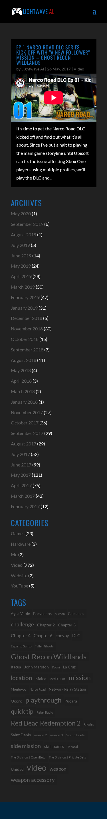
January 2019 (24, 307)
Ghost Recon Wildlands (48, 656)
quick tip (22, 711)
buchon (60, 614)
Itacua (16, 667)
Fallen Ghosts (44, 646)
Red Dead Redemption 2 (45, 723)
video (37, 767)
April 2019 (21, 276)
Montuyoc (19, 689)
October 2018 (25, 339)
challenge (22, 624)
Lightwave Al (32, 68)
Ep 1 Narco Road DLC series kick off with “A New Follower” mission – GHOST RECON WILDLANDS (53, 54)
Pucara (70, 701)
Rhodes (89, 724)
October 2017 (25, 422)
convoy (62, 635)
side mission (26, 745)
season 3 (56, 735)
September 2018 (27, 349)
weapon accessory (33, 779)
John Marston (36, 666)
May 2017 (21, 475)
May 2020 (21, 213)
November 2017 (27, 412)
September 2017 (27, 433)
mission (80, 678)
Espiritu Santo (21, 646)
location (21, 677)
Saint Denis (21, 735)
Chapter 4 (21, 635)
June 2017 (21, 464)
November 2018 (27, 328)
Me (14, 554)
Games (18, 533)
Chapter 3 (67, 624)
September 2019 (27, 224)
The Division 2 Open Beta (28, 757)
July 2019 (20, 245)
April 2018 (21, 381)
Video (79, 68)
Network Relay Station (67, 689)
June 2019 (21, 255)
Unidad (17, 769)
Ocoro (16, 701)
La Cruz (69, 667)
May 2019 (21, 265)
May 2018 (21, 370)
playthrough (43, 700)
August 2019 (23, 234)
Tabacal (72, 747)
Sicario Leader (76, 735)
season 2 (40, 735)
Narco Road (38, 689)
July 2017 (20, 454)
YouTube (19, 585)
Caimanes (76, 613)
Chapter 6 (43, 635)
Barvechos (42, 613)
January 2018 (24, 402)
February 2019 (25, 297)
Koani (56, 667)
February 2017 (25, 506)
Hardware (21, 544)
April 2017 (21, 485)
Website (19, 575)
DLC (76, 635)
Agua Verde (20, 613)
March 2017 (23, 496)
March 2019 (23, 286)
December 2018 (26, 318)
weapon (58, 769)
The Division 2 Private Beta (67, 757)
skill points (54, 746)
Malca (40, 678)
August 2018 (23, 360)
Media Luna (57, 679)
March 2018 (23, 391)
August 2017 (23, 443)
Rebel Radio (45, 712)
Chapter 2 (46, 624)
